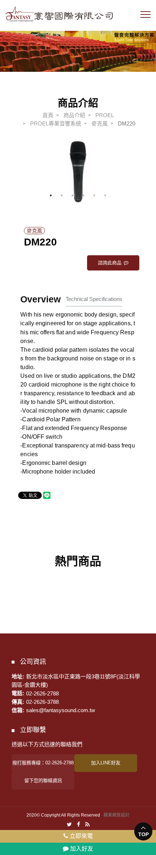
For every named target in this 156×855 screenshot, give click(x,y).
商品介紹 (74, 115)
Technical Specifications (94, 299)
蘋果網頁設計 (116, 815)
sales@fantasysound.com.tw (60, 710)
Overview (40, 299)
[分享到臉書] (78, 824)
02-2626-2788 (42, 693)
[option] (78, 172)
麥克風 (99, 123)
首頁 (47, 115)
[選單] (145, 16)
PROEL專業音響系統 (55, 123)
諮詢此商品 (110, 262)
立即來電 (80, 836)
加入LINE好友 (105, 762)
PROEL (104, 115)
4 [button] (83, 195)
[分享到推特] (69, 824)
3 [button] (72, 195)
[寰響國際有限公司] (59, 13)
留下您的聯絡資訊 (43, 780)
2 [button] (61, 195)
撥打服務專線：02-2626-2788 (43, 762)
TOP (143, 834)
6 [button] (105, 195)
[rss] (87, 824)
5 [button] (94, 195)
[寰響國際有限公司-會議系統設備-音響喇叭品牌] (78, 47)
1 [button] (50, 195)
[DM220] (78, 172)
